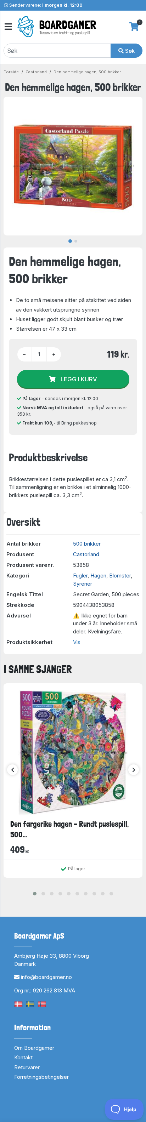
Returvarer (27, 1067)
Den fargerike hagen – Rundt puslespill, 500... (69, 829)
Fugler (80, 575)
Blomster (120, 575)
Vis (76, 642)
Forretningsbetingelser (41, 1076)
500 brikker (87, 543)
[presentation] (12, 769)
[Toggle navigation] (8, 26)
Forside (11, 71)
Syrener (82, 583)
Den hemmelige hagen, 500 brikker (87, 71)
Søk (129, 50)
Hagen (98, 575)
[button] (34, 893)
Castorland (36, 71)
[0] (134, 26)
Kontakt (23, 1057)
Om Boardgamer (34, 1047)
